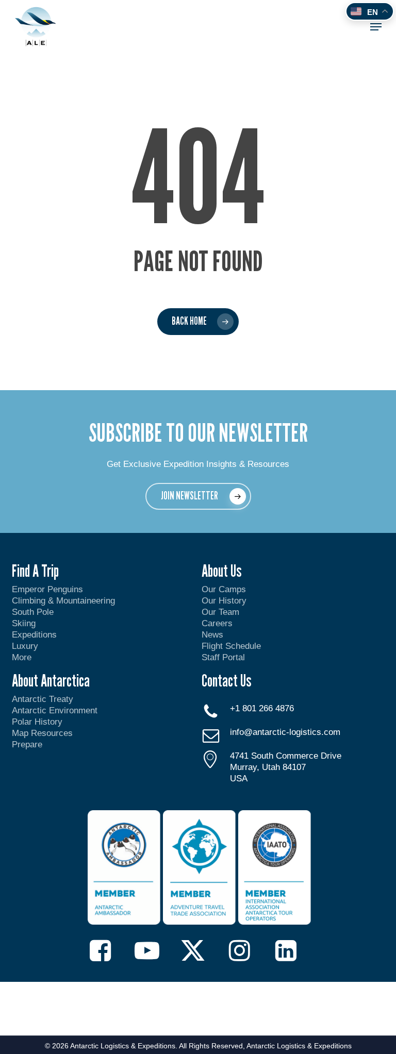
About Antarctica (51, 680)
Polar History (37, 722)
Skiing (24, 623)
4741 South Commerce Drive (285, 756)
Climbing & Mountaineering (63, 601)
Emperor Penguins (47, 589)
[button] (376, 27)
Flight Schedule (231, 646)
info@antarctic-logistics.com (285, 732)
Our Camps (224, 589)
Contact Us (227, 680)
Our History (224, 601)
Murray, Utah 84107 (268, 767)
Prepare (27, 744)
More (21, 657)
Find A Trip (35, 570)
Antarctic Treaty (42, 699)
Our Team (220, 612)
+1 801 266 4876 (262, 708)
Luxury (25, 646)
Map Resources (42, 733)
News (212, 635)
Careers (217, 623)
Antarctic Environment (54, 710)
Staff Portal (223, 657)
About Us (222, 570)
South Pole (33, 612)
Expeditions (35, 635)
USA (239, 778)
